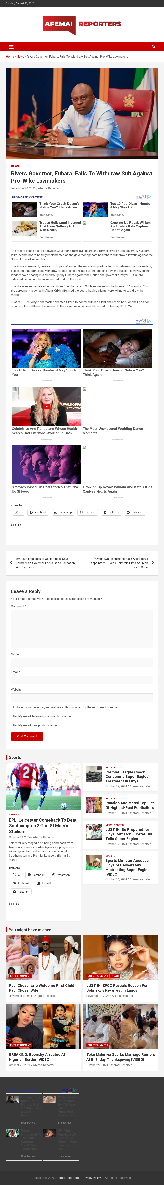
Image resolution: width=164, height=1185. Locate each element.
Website (16, 689)
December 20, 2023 (23, 188)
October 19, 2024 (20, 837)
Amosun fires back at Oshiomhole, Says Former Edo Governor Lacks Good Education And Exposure (45, 563)
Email (15, 672)
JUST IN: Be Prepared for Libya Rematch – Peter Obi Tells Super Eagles (128, 834)
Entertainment (20, 976)
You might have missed (30, 929)
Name (16, 654)
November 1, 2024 (20, 995)
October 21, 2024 (20, 1065)
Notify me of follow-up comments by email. (43, 716)
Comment (18, 606)
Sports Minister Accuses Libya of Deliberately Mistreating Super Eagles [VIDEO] (127, 867)
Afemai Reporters (67, 1178)
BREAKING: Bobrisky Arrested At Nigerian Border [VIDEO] (37, 1057)
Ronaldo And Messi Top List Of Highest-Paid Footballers (129, 805)
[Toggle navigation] (11, 46)
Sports (15, 757)
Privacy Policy (92, 1178)
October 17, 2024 (116, 844)
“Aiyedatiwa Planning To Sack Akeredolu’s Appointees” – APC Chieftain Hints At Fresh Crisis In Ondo (119, 563)
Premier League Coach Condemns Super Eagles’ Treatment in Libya (127, 777)
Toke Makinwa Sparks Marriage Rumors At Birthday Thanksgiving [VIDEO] (120, 1057)
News (15, 166)
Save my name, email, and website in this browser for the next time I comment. (68, 707)
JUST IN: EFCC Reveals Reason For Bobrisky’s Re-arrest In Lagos (117, 988)
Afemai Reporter (48, 188)
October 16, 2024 (116, 879)
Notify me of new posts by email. (36, 725)
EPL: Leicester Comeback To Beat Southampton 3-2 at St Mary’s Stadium (43, 826)
